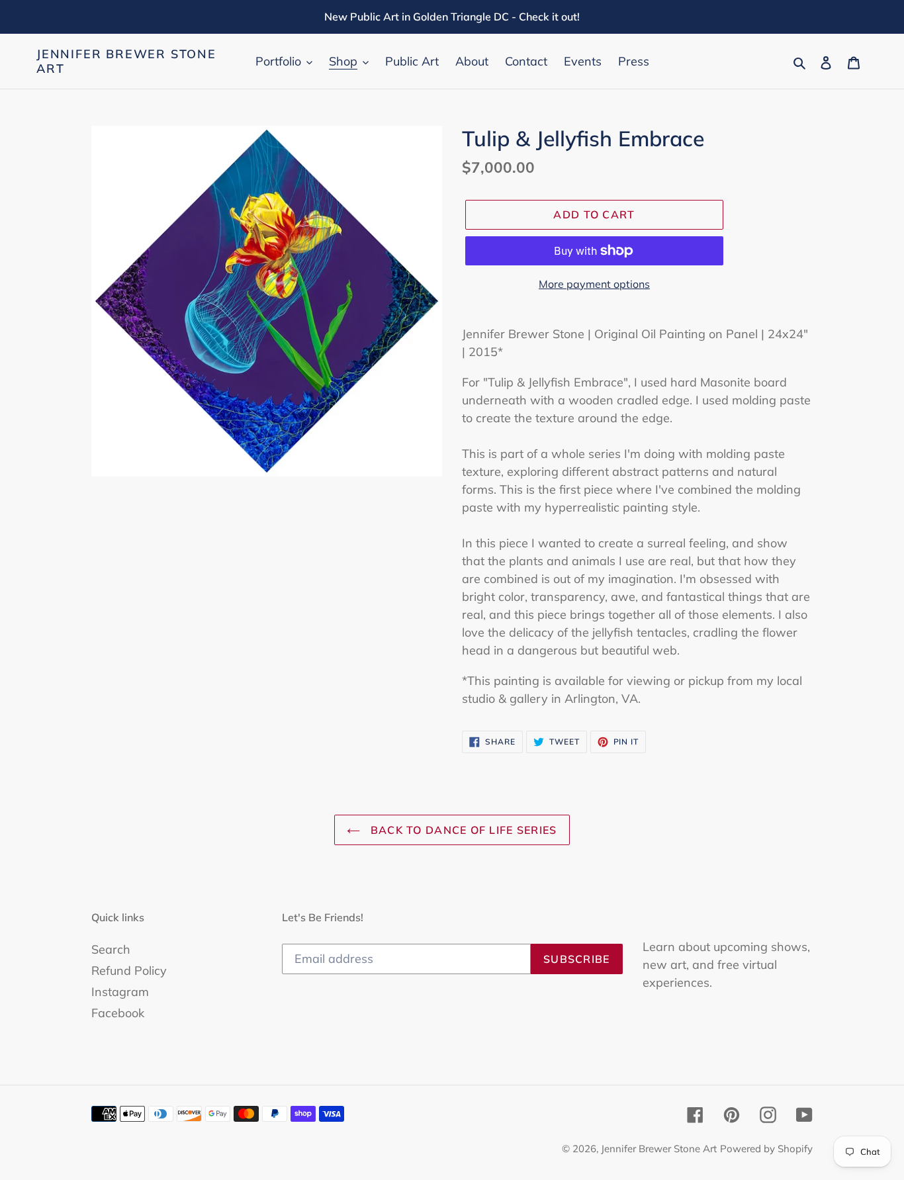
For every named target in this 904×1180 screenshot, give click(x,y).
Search (110, 949)
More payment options (594, 284)
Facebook (117, 1013)
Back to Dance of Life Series (462, 830)
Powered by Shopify (766, 1148)
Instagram (120, 991)
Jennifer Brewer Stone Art (126, 61)
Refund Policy (129, 970)
